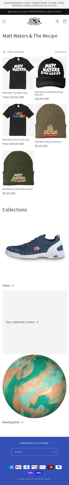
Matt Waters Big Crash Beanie (48, 141)
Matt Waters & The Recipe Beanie (18, 189)
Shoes (6, 285)
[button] (4, 21)
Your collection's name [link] (20, 322)
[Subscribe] (53, 452)
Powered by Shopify (42, 479)
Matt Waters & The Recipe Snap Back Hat (49, 93)
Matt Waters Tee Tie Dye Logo (16, 139)
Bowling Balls (11, 422)
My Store (29, 479)
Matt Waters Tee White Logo (15, 93)
